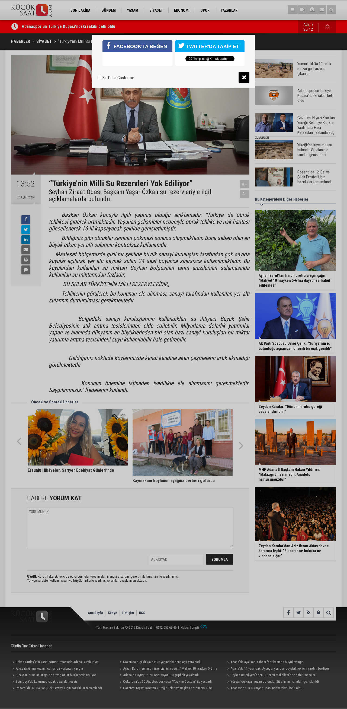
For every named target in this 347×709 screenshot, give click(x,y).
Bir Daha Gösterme (117, 77)
